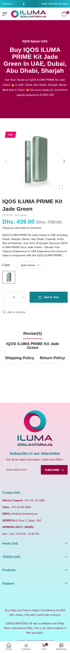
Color (6, 265)
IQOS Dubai (20, 215)
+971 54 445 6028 (20, 507)
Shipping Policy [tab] (19, 358)
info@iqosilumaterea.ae (24, 513)
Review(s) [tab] (32, 333)
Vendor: (8, 215)
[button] (64, 161)
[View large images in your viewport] (61, 187)
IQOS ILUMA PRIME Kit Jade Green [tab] (32, 346)
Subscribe (52, 470)
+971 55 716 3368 (34, 500)
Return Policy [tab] (52, 358)
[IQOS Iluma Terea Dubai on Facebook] (24, 4)
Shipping (7, 228)
